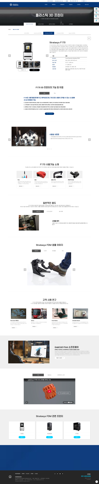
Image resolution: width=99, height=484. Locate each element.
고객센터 (78, 4)
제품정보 (53, 4)
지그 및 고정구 (49, 211)
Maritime (49, 375)
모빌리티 (36, 250)
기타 (63, 250)
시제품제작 (62, 4)
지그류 (45, 250)
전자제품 (54, 250)
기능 (55, 93)
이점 (44, 93)
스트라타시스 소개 (60, 375)
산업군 (46, 4)
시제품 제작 (38, 211)
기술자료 (70, 4)
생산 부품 (61, 211)
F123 (38, 375)
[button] (9, 55)
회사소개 (86, 4)
